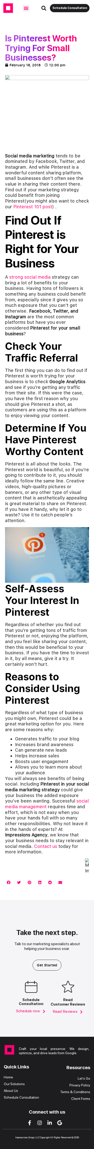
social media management (47, 803)
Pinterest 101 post (32, 206)
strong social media (30, 277)
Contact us (46, 846)
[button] (26, 8)
